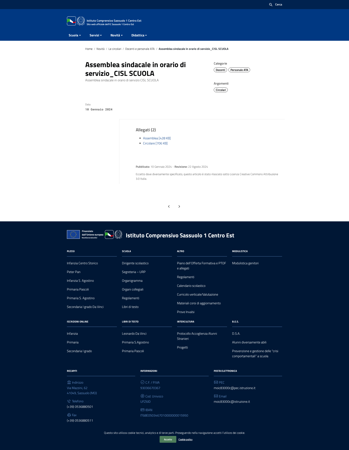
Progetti (182, 347)
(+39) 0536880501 (80, 406)
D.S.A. (236, 333)
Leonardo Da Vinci (134, 333)
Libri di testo (130, 306)
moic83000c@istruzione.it (232, 401)
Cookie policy (185, 439)
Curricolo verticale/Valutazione (197, 294)
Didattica (137, 35)
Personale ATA (239, 70)
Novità (115, 35)
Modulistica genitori (245, 263)
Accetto (168, 439)
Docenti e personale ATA (140, 49)
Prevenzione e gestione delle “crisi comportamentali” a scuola (255, 354)
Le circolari (115, 49)
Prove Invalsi (185, 311)
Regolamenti (130, 298)
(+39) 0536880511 (80, 420)
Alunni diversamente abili (249, 342)
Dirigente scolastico (135, 263)
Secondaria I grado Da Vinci (85, 306)
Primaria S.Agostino (135, 342)
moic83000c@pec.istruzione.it (234, 387)
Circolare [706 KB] (155, 143)
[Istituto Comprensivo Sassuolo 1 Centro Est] (76, 20)
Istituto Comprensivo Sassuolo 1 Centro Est (180, 235)
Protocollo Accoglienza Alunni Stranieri (197, 336)
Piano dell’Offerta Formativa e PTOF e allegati (201, 266)
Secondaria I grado (79, 351)
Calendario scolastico (191, 285)
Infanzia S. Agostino (80, 280)
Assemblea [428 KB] (157, 138)
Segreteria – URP (134, 271)
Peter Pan (74, 271)
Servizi (94, 35)
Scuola (73, 35)
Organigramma (132, 280)
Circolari (221, 90)
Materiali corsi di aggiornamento (199, 303)
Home (89, 49)
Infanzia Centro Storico (82, 263)
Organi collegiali (132, 289)
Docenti (220, 70)
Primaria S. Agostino (81, 298)
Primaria (73, 342)
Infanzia (72, 333)
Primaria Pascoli (78, 289)
